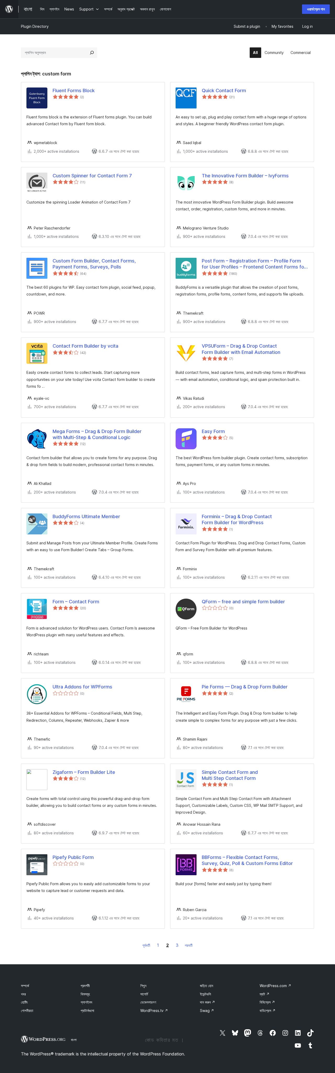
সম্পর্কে (25, 985)
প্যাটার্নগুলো (87, 1010)
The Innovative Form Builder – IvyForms (245, 175)
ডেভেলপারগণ (148, 1002)
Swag (207, 1010)
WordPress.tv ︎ (154, 1010)
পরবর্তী (189, 945)
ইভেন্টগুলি (205, 994)
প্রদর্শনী (85, 985)
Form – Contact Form (76, 601)
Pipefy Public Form (73, 857)
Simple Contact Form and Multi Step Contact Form (230, 775)
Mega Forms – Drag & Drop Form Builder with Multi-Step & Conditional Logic (97, 434)
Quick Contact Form (224, 90)
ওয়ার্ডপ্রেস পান (316, 9)
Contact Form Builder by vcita (85, 346)
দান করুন (207, 1002)
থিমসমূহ (85, 994)
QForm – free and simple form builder (243, 601)
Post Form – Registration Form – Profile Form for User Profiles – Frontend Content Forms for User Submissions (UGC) (254, 264)
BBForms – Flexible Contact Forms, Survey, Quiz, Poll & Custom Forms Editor (247, 860)
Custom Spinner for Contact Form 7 (92, 175)
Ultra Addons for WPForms (82, 686)
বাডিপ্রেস (268, 1010)
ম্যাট (265, 994)
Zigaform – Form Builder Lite (84, 772)
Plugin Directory (35, 26)
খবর (23, 994)
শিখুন (143, 985)
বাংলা (74, 1040)
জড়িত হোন (206, 985)
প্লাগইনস (86, 1002)
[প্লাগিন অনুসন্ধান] (92, 52)
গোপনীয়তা (27, 1010)
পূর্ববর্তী (146, 945)
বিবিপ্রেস (267, 1002)
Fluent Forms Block (74, 90)
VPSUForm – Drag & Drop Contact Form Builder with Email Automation (241, 349)
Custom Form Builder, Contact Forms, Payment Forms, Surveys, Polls (94, 264)
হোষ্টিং (24, 1002)
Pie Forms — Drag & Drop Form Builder (245, 686)
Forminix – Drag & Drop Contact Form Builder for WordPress (237, 519)
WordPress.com (275, 985)
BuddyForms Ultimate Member (86, 516)
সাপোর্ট (144, 994)
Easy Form (213, 431)
